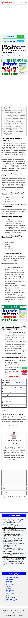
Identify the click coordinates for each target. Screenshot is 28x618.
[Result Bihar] (6, 2)
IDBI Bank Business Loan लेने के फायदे (14, 131)
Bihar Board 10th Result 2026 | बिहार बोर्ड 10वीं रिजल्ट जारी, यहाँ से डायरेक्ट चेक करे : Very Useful (13, 545)
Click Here (18, 392)
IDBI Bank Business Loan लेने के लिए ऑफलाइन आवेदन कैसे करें (12, 129)
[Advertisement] (14, 20)
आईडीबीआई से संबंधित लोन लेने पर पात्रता (13, 121)
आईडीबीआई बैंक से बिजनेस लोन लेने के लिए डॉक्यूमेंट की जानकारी (15, 124)
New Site (9, 592)
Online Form (10, 593)
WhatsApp (24, 367)
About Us (5, 610)
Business (6, 426)
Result (8, 595)
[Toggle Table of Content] (23, 108)
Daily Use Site (10, 585)
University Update (11, 599)
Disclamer (21, 613)
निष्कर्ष (9, 134)
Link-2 (21, 388)
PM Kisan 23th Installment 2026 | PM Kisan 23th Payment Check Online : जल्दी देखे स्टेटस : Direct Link (13, 540)
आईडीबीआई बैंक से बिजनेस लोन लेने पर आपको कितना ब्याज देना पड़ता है (15, 116)
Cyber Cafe (12, 426)
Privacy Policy (21, 610)
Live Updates (10, 590)
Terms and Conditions (10, 613)
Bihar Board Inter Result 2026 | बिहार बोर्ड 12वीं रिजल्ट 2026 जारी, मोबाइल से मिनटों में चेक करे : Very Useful (14, 550)
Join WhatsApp (11, 36)
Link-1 (17, 388)
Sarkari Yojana (10, 597)
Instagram (24, 373)
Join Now (20, 36)
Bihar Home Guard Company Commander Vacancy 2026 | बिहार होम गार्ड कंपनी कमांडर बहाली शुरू (13, 526)
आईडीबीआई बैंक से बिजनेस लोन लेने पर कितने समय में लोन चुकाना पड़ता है (15, 119)
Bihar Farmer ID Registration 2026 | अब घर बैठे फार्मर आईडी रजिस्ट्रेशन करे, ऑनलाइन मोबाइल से (13, 555)
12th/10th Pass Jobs (12, 577)
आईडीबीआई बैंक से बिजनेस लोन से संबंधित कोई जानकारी (13, 113)
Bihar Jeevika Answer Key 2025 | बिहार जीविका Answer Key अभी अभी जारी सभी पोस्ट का (13, 563)
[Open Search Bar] (22, 2)
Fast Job (8, 586)
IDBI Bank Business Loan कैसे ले (13, 126)
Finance (18, 426)
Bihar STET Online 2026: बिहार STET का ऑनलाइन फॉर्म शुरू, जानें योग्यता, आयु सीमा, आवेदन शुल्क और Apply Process (13, 521)
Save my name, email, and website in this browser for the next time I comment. (14, 498)
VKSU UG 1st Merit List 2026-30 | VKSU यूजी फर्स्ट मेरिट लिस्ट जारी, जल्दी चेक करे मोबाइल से (13, 536)
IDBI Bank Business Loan (10, 428)
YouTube (24, 370)
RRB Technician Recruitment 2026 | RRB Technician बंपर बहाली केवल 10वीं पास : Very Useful (13, 531)
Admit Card (9, 579)
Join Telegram (11, 41)
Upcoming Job (10, 601)
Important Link (9, 133)
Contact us (13, 610)
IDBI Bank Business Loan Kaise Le (12, 110)
